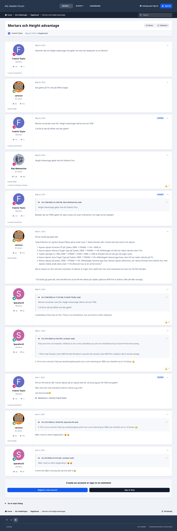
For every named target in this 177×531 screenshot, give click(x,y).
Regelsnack (43, 33)
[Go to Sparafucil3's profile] (18, 293)
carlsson (19, 95)
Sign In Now (130, 490)
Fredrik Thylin (17, 33)
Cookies (9, 527)
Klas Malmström (18, 168)
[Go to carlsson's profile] (18, 86)
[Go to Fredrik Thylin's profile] (9, 33)
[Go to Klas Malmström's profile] (18, 159)
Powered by (160, 527)
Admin (19, 99)
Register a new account (47, 490)
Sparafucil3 (19, 303)
